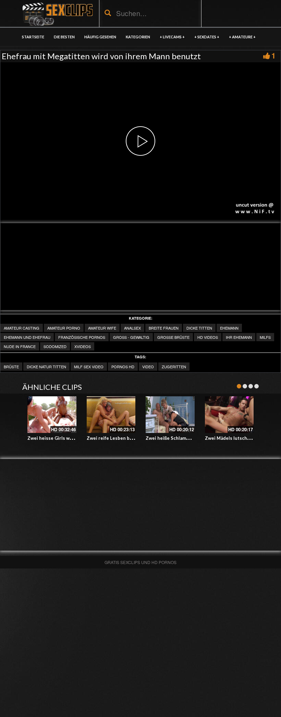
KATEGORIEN (138, 37)
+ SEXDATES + (206, 37)
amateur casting (21, 328)
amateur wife (102, 328)
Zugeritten (174, 366)
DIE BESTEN (64, 37)
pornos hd (122, 366)
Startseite (33, 37)
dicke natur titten (46, 366)
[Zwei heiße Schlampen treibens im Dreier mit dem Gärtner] (170, 414)
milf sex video (88, 366)
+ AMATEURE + (242, 37)
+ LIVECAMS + (172, 37)
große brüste (173, 337)
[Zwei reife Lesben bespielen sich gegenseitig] (111, 414)
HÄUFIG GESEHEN (100, 37)
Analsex (132, 328)
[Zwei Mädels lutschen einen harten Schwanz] (229, 414)
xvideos (82, 346)
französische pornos (81, 337)
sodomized (55, 346)
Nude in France (20, 346)
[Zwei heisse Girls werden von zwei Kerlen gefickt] (51, 414)
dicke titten (199, 328)
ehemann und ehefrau (27, 337)
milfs (265, 337)
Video (148, 366)
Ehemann (229, 328)
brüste (11, 366)
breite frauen (164, 328)
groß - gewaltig (131, 337)
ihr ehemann (239, 337)
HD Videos (207, 337)
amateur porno (63, 328)
